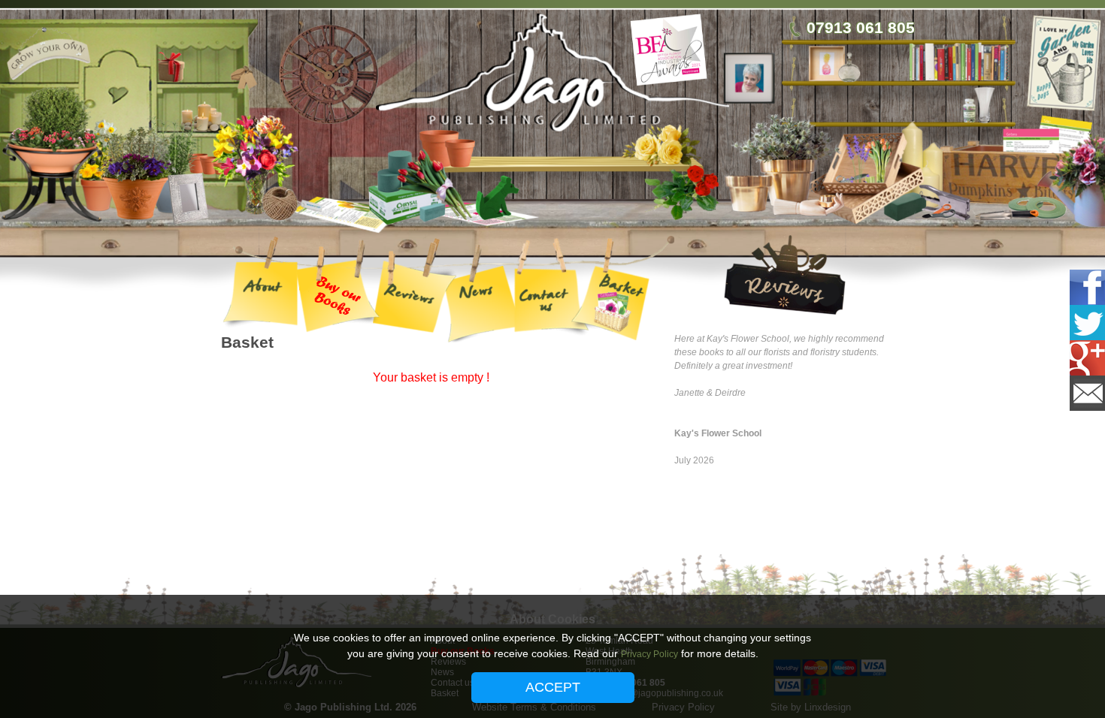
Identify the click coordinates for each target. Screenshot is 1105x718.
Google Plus (1081, 358)
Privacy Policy (649, 654)
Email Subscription (1081, 393)
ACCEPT (552, 687)
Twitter (1081, 322)
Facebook (1081, 287)
